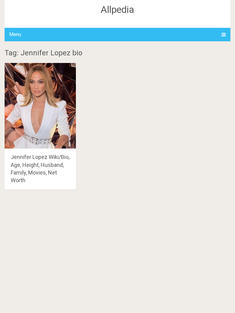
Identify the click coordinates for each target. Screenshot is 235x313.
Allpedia (117, 9)
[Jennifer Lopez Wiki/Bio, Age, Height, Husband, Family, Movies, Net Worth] (40, 106)
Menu (15, 34)
